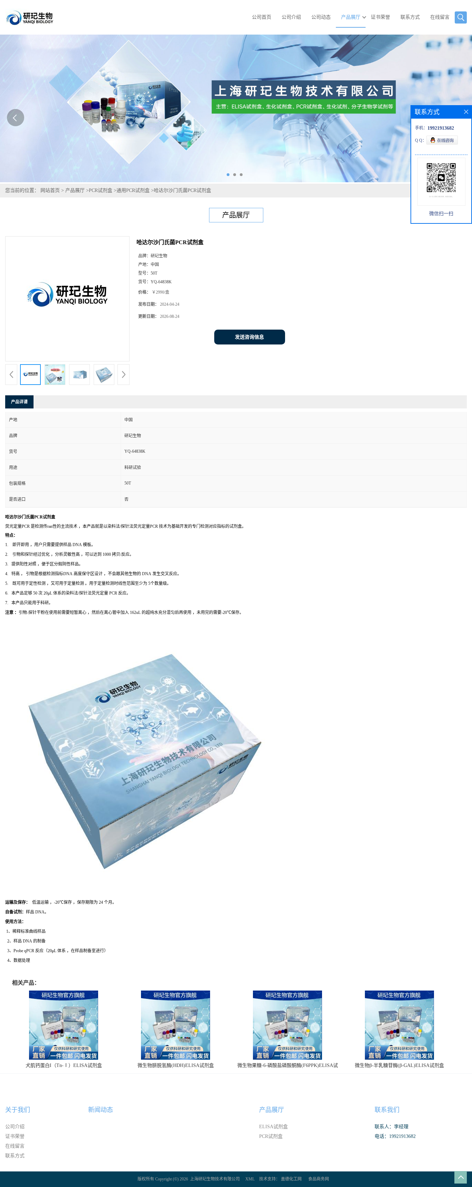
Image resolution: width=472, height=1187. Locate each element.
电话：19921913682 (395, 1136)
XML (250, 1179)
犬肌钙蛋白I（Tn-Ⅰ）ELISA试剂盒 (64, 1065)
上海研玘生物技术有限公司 (215, 1179)
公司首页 (261, 17)
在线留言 (440, 17)
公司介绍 (291, 17)
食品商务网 (318, 1179)
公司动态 (321, 17)
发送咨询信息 (249, 337)
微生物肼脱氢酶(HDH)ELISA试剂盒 (176, 1065)
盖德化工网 (291, 1179)
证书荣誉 (380, 17)
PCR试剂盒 (100, 190)
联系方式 (410, 17)
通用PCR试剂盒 (133, 190)
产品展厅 (350, 17)
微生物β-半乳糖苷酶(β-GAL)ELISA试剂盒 (399, 1065)
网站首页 (50, 190)
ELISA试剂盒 (273, 1126)
